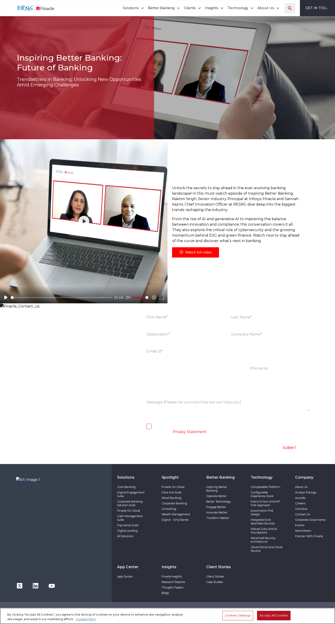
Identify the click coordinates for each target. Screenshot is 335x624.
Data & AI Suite (172, 492)
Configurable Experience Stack (262, 494)
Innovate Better (216, 512)
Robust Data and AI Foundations (264, 530)
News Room (303, 530)
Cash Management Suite (130, 517)
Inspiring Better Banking (216, 488)
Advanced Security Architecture (263, 539)
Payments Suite (128, 525)
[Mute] (128, 297)
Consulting (169, 509)
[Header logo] (27, 8)
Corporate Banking (174, 503)
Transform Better (217, 518)
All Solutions (125, 536)
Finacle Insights (172, 576)
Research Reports (173, 582)
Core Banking (126, 487)
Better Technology (218, 501)
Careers (300, 503)
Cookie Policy (86, 619)
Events (299, 525)
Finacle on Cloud (128, 510)
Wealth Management (176, 514)
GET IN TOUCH (318, 8)
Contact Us (302, 514)
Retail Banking (171, 498)
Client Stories (215, 576)
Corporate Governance (310, 519)
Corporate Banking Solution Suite (130, 503)
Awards (300, 498)
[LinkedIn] (35, 585)
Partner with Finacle (309, 536)
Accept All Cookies (274, 615)
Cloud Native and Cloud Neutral (266, 548)
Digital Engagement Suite (131, 494)
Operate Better (216, 496)
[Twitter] (19, 585)
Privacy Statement (190, 432)
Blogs (165, 593)
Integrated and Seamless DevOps (263, 521)
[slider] (61, 297)
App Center (125, 576)
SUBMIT (289, 448)
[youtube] (51, 585)
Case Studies (214, 582)
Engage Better (216, 507)
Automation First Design (262, 512)
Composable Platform (265, 487)
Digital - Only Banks (175, 519)
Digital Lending (127, 530)
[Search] (289, 8)
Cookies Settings (238, 615)
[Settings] (153, 297)
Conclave (301, 509)
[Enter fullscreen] (161, 297)
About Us (301, 487)
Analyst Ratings (305, 492)
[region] (167, 616)
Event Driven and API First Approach (265, 503)
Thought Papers (172, 587)
